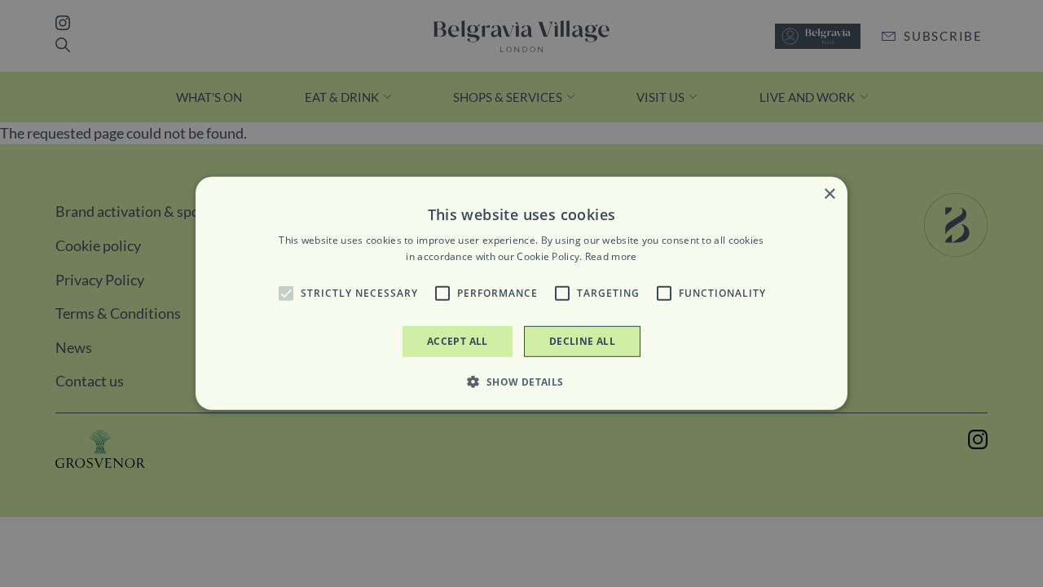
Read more (611, 256)
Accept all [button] (457, 341)
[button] (286, 293)
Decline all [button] (582, 341)
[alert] (521, 293)
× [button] (829, 194)
